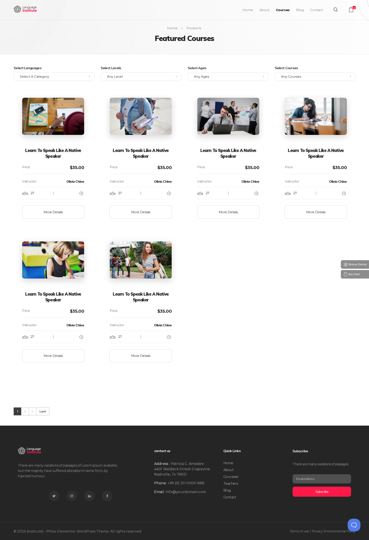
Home (172, 28)
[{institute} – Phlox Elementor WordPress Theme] (25, 9)
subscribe (321, 491)
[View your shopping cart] (351, 9)
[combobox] (54, 76)
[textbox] (54, 76)
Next (32, 411)
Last (43, 411)
